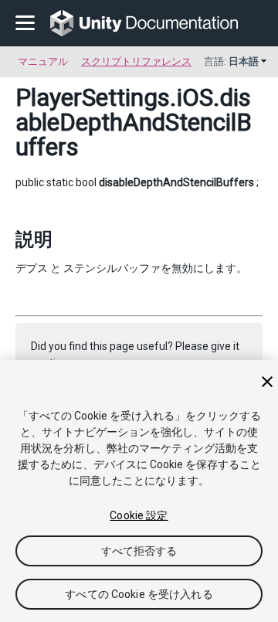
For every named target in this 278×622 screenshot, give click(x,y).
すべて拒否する (139, 551)
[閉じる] (267, 382)
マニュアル (43, 61)
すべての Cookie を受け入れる (139, 594)
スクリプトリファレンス (136, 61)
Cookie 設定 (139, 515)
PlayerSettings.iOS (114, 97)
